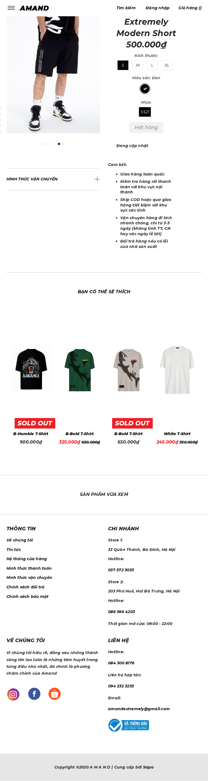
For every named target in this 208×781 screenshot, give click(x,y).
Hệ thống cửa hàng (26, 558)
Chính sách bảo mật (27, 596)
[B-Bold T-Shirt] (65, 370)
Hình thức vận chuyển (29, 577)
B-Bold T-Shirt (65, 433)
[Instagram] (13, 694)
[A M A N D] (36, 7)
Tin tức (13, 549)
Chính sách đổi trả (25, 587)
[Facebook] (34, 693)
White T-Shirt (162, 433)
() (190, 7)
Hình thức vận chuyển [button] (32, 179)
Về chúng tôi (19, 540)
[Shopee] (54, 693)
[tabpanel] (53, 78)
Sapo (148, 767)
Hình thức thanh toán (29, 568)
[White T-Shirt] (162, 370)
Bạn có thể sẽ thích (104, 291)
